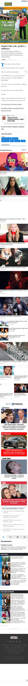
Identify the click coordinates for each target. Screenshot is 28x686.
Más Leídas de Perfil (7, 592)
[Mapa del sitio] (20, 641)
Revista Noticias (6, 138)
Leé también (11, 115)
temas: (3, 136)
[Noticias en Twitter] (13, 641)
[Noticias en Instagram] (8, 641)
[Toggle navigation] (2, 4)
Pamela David (5, 141)
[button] (25, 71)
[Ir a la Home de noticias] (14, 637)
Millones (17, 141)
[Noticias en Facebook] (10, 641)
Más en (8, 404)
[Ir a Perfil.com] (25, 1)
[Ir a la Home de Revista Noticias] (8, 4)
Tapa (12, 141)
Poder (23, 141)
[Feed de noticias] (16, 641)
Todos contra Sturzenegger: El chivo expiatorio (15, 119)
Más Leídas (4, 554)
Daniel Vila (14, 138)
